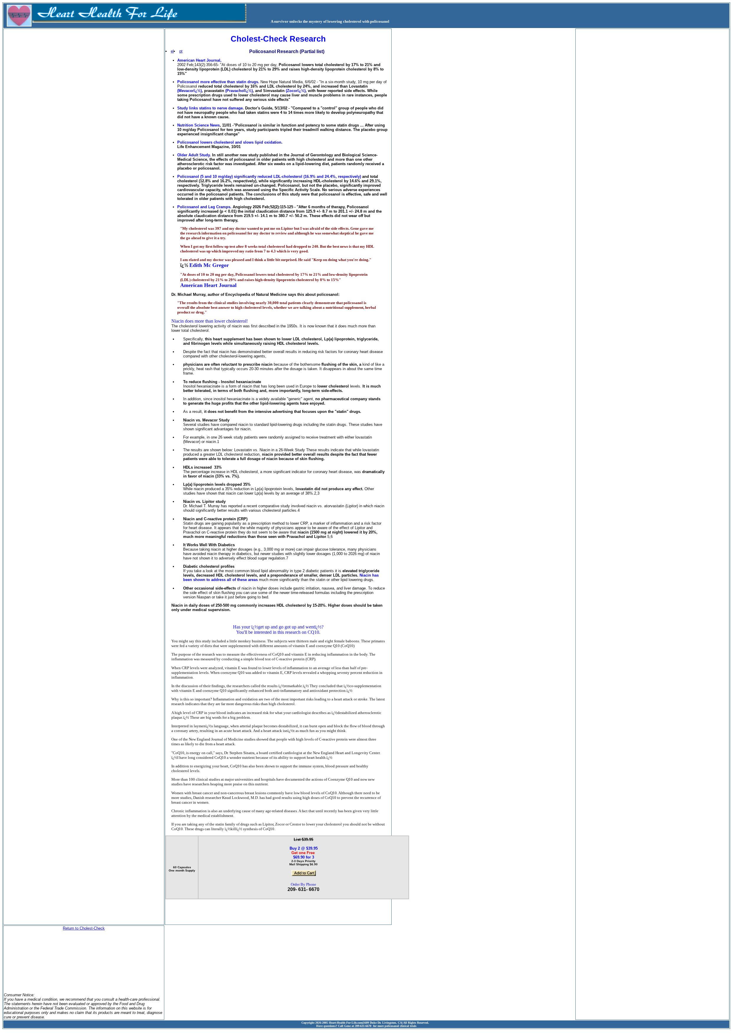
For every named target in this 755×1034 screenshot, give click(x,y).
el (172, 51)
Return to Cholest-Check (84, 928)
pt (181, 51)
